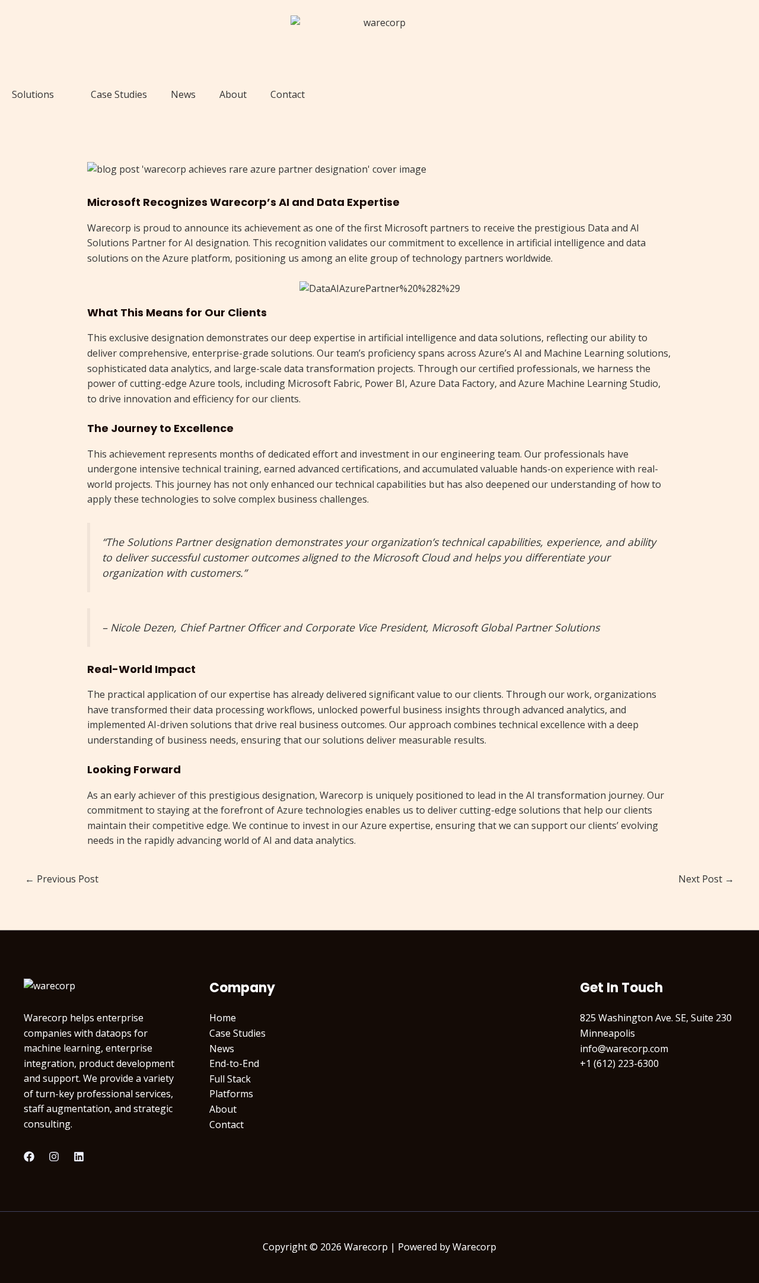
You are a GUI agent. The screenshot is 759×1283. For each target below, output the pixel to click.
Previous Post (61, 878)
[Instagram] (54, 1156)
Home (222, 1017)
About (233, 94)
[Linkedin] (79, 1156)
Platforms (231, 1093)
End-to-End (234, 1063)
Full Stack (230, 1078)
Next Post (706, 878)
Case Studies (119, 94)
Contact (287, 94)
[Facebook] (29, 1156)
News (183, 94)
